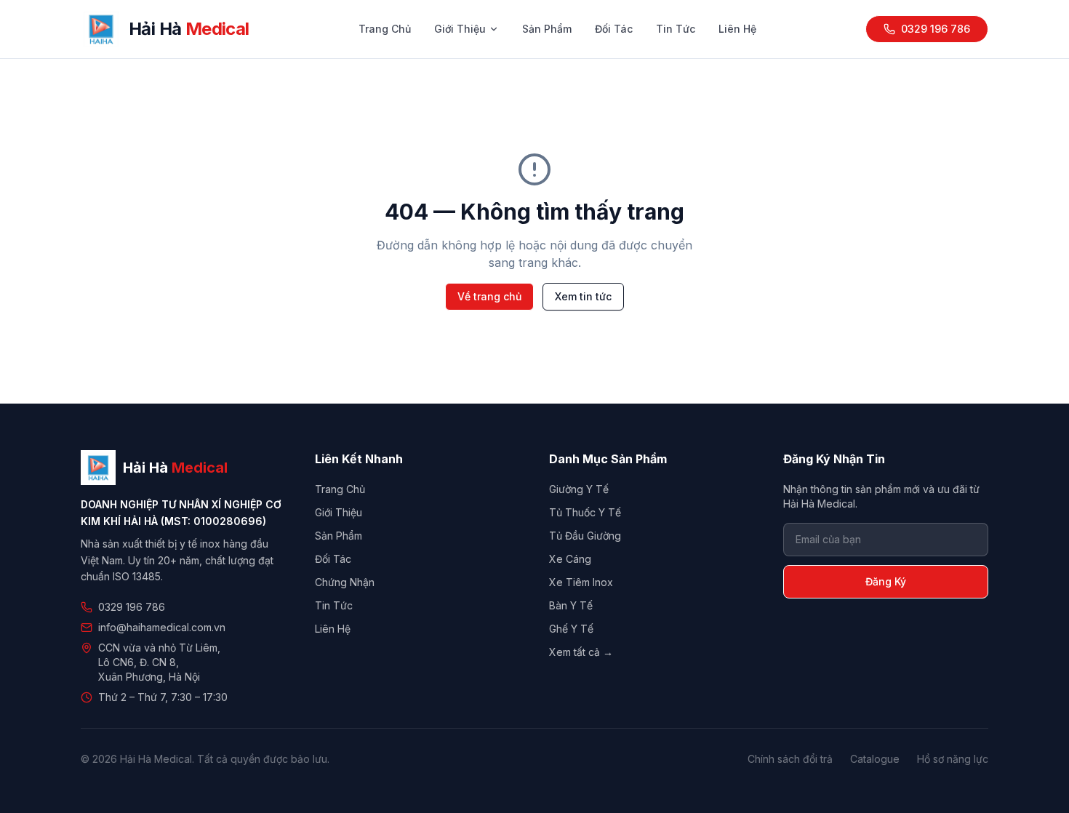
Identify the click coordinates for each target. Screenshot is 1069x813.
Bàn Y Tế (571, 605)
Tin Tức (675, 29)
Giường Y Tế (579, 489)
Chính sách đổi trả (790, 759)
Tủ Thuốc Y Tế (585, 512)
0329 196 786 (935, 29)
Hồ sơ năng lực (952, 759)
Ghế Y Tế (571, 628)
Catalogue (875, 759)
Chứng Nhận (345, 582)
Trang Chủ (385, 29)
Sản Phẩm (547, 29)
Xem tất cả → (581, 652)
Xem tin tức (583, 296)
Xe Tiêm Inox (581, 582)
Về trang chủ (489, 296)
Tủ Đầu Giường (585, 535)
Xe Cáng (570, 559)
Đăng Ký (885, 581)
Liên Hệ (737, 29)
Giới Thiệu (460, 29)
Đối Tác (614, 29)
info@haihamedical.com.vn (161, 627)
